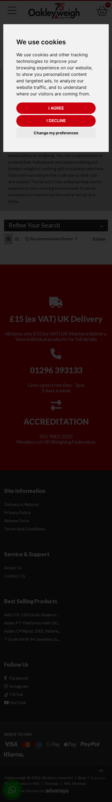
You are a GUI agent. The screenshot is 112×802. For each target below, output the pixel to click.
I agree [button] (56, 108)
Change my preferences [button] (56, 132)
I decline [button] (56, 120)
